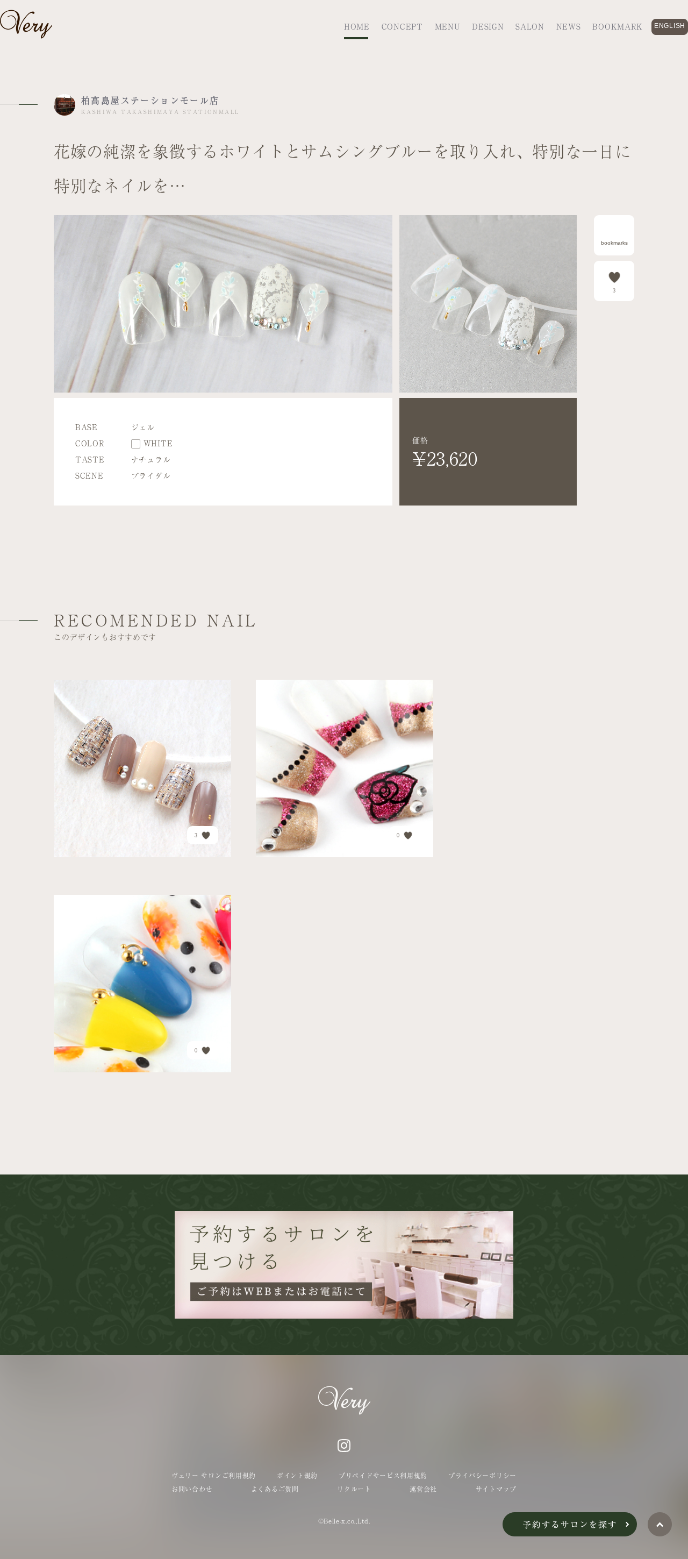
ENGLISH (669, 26)
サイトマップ (496, 1489)
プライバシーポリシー (482, 1475)
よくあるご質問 (275, 1489)
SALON (529, 26)
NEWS (568, 26)
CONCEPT (402, 26)
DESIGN (488, 26)
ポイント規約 (297, 1475)
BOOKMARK (617, 26)
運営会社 (423, 1489)
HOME (357, 26)
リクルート (354, 1489)
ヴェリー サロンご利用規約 (213, 1475)
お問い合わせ (191, 1489)
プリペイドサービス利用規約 (383, 1475)
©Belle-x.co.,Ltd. (344, 1521)
